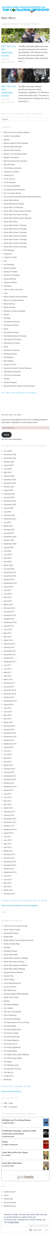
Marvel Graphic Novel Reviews (15, 296)
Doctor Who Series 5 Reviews (15, 232)
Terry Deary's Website (12, 1019)
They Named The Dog (12, 1068)
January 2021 (9, 533)
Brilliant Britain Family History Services (18, 940)
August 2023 (8, 490)
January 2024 (9, 476)
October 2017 (9, 658)
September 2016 (10, 701)
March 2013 (8, 851)
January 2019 (9, 611)
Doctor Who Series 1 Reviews (15, 225)
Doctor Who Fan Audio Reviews (16, 214)
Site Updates (9, 361)
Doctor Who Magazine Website (15, 965)
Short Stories (9, 357)
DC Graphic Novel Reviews (14, 189)
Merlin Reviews (10, 307)
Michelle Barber (9, 1123)
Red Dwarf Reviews (11, 332)
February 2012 (9, 893)
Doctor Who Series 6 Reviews (15, 236)
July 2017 (7, 665)
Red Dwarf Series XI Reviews (15, 336)
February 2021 (9, 529)
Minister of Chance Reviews (14, 311)
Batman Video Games (12, 150)
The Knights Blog (10, 1051)
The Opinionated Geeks (13, 1058)
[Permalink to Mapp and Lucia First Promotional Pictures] (25, 76)
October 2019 (9, 579)
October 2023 (9, 486)
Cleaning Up (8, 175)
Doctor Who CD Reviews (13, 207)
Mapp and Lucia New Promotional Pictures (8, 51)
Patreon (7, 1001)
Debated (7, 947)
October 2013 (9, 825)
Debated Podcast (10, 951)
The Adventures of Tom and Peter (16, 1022)
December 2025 (10, 454)
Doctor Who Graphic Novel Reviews (17, 218)
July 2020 (7, 551)
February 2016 (9, 726)
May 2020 (7, 558)
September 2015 (10, 743)
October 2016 (9, 697)
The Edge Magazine (11, 1040)
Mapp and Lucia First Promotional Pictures (8, 91)
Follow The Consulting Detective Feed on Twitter (24, 901)
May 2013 (7, 843)
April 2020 (8, 561)
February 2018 (9, 643)
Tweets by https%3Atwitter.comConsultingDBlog (19, 905)
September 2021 (10, 518)
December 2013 (10, 818)
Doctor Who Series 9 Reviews (15, 246)
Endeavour (8, 253)
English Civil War (10, 257)
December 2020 (10, 536)
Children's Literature (11, 171)
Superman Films (10, 364)
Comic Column (9, 178)
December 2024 (10, 458)
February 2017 (9, 683)
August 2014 (8, 790)
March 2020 (8, 565)
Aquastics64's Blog (11, 933)
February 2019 (9, 608)
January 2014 (9, 815)
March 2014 (8, 808)
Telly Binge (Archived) (12, 371)
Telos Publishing (10, 1015)
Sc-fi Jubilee (8, 1008)
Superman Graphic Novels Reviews (17, 368)
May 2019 (7, 597)
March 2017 (8, 679)
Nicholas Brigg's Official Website (16, 993)
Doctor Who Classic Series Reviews (17, 211)
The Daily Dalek (10, 1026)
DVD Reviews (9, 250)
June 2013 (8, 840)
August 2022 (8, 508)
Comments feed (10, 1202)
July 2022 (7, 511)
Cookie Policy (13, 1222)
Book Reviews (9, 164)
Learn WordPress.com (12, 983)
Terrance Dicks (9, 1166)
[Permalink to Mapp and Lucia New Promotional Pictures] (25, 36)
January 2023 (9, 497)
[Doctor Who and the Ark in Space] (46, 1155)
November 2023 (10, 483)
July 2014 (7, 793)
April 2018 (8, 636)
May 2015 (7, 758)
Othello (5, 1141)
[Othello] (46, 1144)
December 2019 (10, 572)
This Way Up (8, 1072)
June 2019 (8, 593)
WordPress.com (10, 1206)
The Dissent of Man (11, 1033)
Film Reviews (9, 264)
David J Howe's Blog (12, 943)
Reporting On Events (12, 343)
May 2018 (7, 633)
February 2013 (9, 854)
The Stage (8, 1061)
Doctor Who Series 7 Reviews (15, 239)
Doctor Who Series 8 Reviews (15, 243)
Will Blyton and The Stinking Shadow (16, 1120)
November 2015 (10, 736)
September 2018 (10, 622)
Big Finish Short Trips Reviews (15, 161)
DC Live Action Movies (12, 193)
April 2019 (8, 601)
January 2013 (9, 858)
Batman (7, 139)
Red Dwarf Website (11, 1004)
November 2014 (10, 779)
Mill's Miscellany (10, 990)
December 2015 (10, 733)
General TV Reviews (12, 275)
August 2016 (8, 704)
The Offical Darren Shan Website (16, 1054)
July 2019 (7, 590)
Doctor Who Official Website (14, 969)
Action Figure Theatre (12, 929)
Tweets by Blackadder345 (11, 1091)
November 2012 (10, 865)
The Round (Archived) (12, 375)
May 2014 (7, 801)
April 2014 (8, 804)
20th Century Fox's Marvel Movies (17, 132)
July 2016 (7, 708)
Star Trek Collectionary (12, 1011)
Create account (9, 1191)
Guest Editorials (10, 279)
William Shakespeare (11, 1145)
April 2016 (8, 718)
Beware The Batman (11, 157)
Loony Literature (10, 986)
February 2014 (9, 811)
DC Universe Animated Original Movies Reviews (22, 196)
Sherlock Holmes (10, 353)
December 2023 (10, 479)
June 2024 (8, 468)
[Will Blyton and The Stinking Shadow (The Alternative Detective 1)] (46, 1122)
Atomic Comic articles (12, 136)
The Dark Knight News (12, 1029)
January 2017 (9, 686)
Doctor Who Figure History (14, 961)
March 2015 (8, 765)
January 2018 (9, 647)
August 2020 (8, 547)
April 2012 (8, 886)
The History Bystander (12, 1047)
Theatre (7, 378)
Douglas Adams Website (13, 972)
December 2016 (10, 690)
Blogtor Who (8, 936)
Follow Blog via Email (11, 415)
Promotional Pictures (42, 30)
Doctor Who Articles (11, 200)
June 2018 (8, 629)
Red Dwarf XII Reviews (12, 339)
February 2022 (9, 515)
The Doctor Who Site (12, 1036)
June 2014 (8, 797)
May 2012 (7, 883)
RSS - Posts (8, 1103)
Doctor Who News (11, 221)
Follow (6, 434)
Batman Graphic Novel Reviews (16, 143)
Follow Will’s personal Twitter (16, 1086)
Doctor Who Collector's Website (16, 958)
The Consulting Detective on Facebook (19, 393)
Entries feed (8, 1198)
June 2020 (8, 554)
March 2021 (8, 526)
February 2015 (9, 768)
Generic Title (8, 976)
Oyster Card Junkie (11, 997)
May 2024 (7, 472)
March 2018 (8, 640)
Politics (6, 314)
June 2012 (8, 879)
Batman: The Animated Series (15, 154)
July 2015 (7, 751)
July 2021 (7, 522)
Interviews (7, 286)
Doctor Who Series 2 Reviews (15, 229)
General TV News (10, 271)
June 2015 (8, 754)
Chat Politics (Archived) (13, 168)
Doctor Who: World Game (12, 1163)
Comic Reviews (10, 182)
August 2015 (8, 747)
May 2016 (7, 715)
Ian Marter (7, 1155)
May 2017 (7, 672)
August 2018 (8, 626)
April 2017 (8, 676)
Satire (6, 346)
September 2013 (10, 829)
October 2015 (9, 740)
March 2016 (8, 722)
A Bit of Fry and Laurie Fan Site (15, 926)
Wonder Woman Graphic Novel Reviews (19, 386)
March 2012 (8, 890)
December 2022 (10, 501)
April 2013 (8, 847)
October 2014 (9, 783)
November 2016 (10, 693)
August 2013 (8, 833)
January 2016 (9, 729)
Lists (5, 293)
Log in (6, 1195)
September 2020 (10, 543)
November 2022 (10, 504)
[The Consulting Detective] (25, 10)
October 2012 (9, 868)
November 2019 (10, 576)
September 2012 (10, 872)
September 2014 (10, 786)
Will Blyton (8, 1079)
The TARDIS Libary (11, 1065)
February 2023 (9, 494)
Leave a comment (7, 62)
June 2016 (8, 711)
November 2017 (10, 654)
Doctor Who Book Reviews (14, 203)
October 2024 (9, 461)
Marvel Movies (9, 303)
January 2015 (9, 772)
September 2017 (10, 661)
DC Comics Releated (12, 186)
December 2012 (10, 861)
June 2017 (8, 668)
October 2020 (9, 540)
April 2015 (8, 761)
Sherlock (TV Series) (12, 350)
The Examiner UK (10, 1043)
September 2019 (10, 583)
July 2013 (7, 836)
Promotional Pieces (11, 325)
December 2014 (10, 776)
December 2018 (10, 615)
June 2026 (8, 451)
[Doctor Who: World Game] (46, 1165)
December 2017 (10, 651)
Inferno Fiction (9, 979)
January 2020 (9, 568)
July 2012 (7, 875)
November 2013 (10, 822)
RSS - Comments (10, 1107)
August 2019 (8, 586)
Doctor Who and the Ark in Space (15, 1152)
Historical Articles (10, 282)
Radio (6, 329)
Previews (7, 318)
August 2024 (8, 465)
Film (5, 261)
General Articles (10, 268)
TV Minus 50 (8, 1076)
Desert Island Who (11, 954)
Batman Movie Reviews (13, 146)
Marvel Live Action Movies (14, 300)
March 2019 (8, 604)
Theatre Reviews (10, 382)
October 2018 (9, 618)
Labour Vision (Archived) (13, 289)
